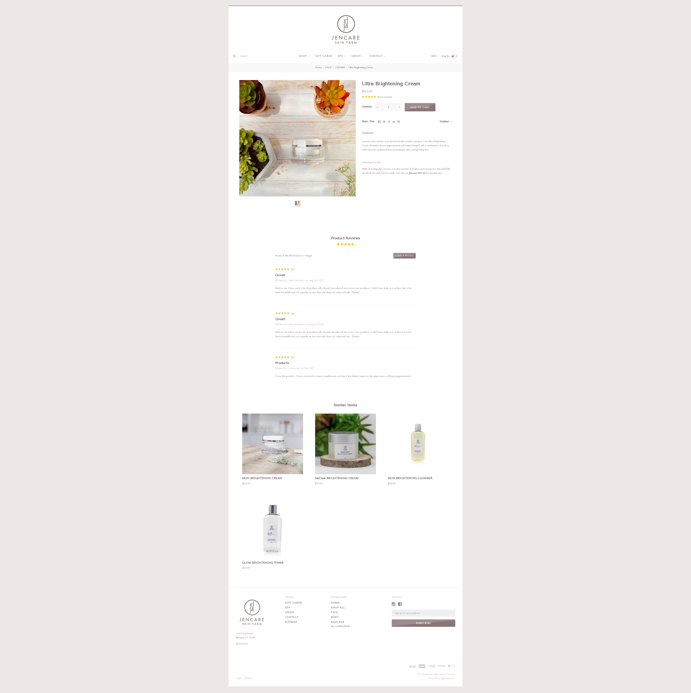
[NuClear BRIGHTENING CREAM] (345, 444)
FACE (328, 67)
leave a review (385, 97)
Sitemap (291, 622)
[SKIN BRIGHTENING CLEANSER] (418, 444)
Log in (445, 56)
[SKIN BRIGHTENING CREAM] (272, 444)
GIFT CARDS (323, 56)
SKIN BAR (337, 622)
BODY (335, 617)
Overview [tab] (367, 132)
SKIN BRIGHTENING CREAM (262, 478)
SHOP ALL (338, 607)
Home (318, 67)
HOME (335, 602)
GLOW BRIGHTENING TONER (263, 562)
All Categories (341, 626)
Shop (303, 56)
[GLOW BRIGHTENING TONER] (272, 528)
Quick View (272, 467)
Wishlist (445, 121)
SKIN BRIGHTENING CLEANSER (410, 478)
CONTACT (376, 56)
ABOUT (356, 56)
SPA (340, 56)
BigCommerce (448, 678)
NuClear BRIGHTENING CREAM (336, 478)
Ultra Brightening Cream (361, 67)
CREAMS (340, 67)
